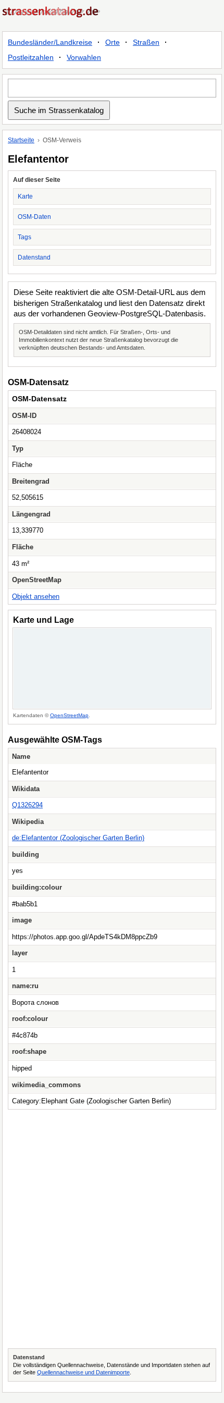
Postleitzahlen (31, 57)
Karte (25, 196)
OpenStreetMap (69, 715)
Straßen (146, 42)
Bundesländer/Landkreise (50, 42)
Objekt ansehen (35, 596)
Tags (24, 237)
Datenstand (34, 257)
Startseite (21, 140)
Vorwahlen (84, 57)
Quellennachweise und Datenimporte (83, 1372)
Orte (112, 42)
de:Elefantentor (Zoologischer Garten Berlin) (78, 838)
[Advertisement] (112, 1229)
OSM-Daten (34, 216)
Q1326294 (27, 805)
